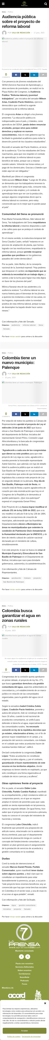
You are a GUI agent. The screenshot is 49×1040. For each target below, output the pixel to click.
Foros (24, 984)
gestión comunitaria (27, 905)
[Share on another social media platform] (43, 75)
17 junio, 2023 (39, 33)
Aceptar (24, 1031)
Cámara (27, 578)
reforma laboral (29, 325)
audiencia (16, 325)
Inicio (4, 12)
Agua (14, 905)
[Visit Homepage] (24, 4)
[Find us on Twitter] (27, 956)
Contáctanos (24, 974)
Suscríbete (24, 977)
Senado (6, 329)
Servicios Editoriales (24, 967)
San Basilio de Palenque (13, 582)
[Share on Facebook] (16, 75)
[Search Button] (45, 4)
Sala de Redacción (21, 33)
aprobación (16, 578)
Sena (41, 325)
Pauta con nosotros (24, 963)
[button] (45, 1003)
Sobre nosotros (24, 970)
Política (10, 12)
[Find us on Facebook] (21, 956)
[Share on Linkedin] (34, 75)
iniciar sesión (15, 336)
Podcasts (24, 981)
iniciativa (7, 909)
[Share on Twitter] (25, 75)
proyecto (37, 578)
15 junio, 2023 (10, 378)
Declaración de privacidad (31, 1037)
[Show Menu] (3, 4)
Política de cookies (14, 1037)
